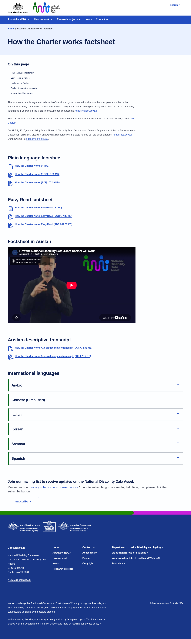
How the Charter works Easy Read (38, 207)
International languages (22, 93)
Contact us (102, 19)
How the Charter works (32, 165)
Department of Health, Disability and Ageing (136, 547)
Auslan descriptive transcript (24, 88)
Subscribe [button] (27, 501)
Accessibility (89, 552)
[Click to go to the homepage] (66, 7)
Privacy (86, 558)
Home (11, 28)
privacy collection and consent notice (54, 487)
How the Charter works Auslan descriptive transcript (53, 347)
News (89, 19)
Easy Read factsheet (20, 78)
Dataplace (117, 563)
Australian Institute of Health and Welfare (135, 558)
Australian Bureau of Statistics (129, 552)
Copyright (88, 563)
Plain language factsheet (22, 73)
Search (174, 5)
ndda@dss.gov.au (122, 134)
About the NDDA (17, 19)
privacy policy (92, 623)
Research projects (67, 19)
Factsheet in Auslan (20, 83)
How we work (42, 19)
